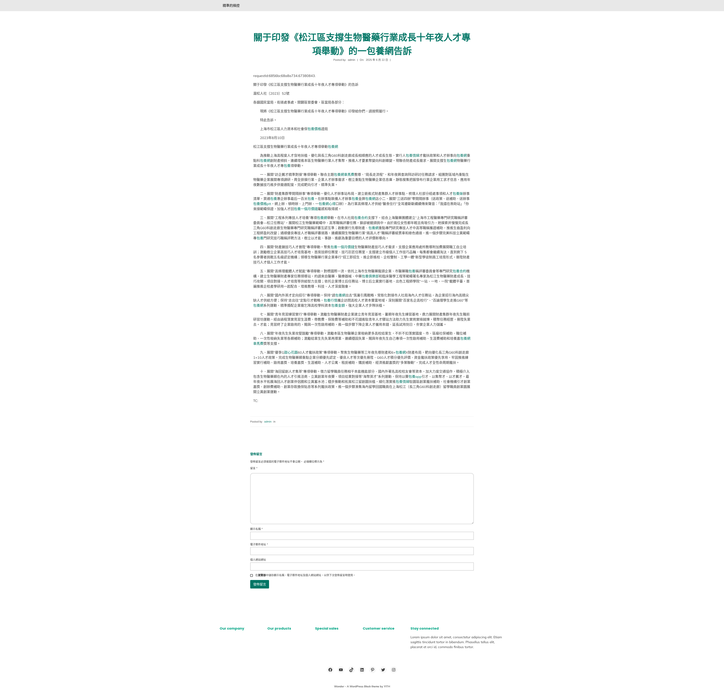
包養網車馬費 (344, 174)
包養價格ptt (262, 204)
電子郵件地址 (259, 544)
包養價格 (314, 129)
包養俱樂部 (370, 276)
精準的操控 (231, 5)
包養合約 (361, 218)
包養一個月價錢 (306, 209)
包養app (415, 376)
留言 (253, 468)
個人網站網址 (258, 559)
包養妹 (458, 193)
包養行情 (330, 300)
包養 (287, 166)
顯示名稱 (256, 529)
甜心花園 (291, 352)
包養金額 (338, 305)
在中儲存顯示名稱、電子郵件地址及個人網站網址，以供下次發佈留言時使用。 (305, 575)
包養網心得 (327, 204)
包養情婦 (412, 155)
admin (268, 421)
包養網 (333, 146)
